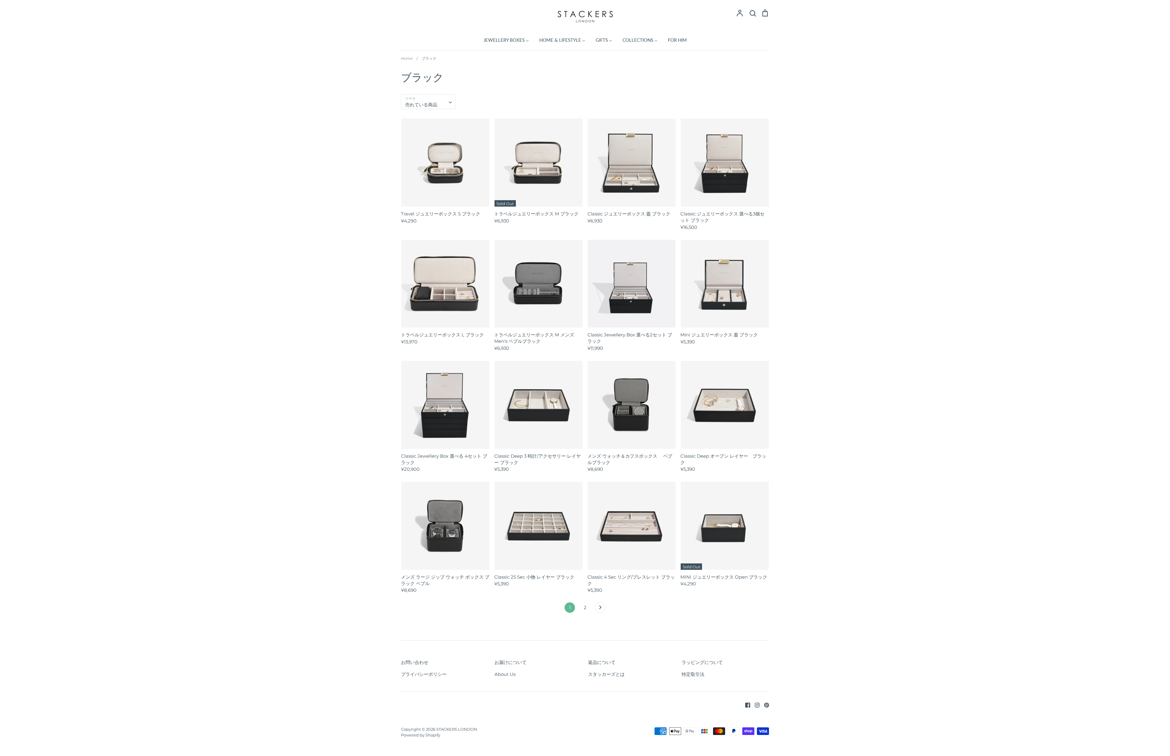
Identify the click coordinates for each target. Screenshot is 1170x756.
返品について (601, 662)
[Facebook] (745, 704)
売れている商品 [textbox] (421, 105)
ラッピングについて (702, 662)
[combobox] (428, 101)
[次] (600, 609)
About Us (505, 674)
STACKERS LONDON (456, 729)
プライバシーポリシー (424, 674)
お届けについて (510, 662)
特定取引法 (693, 674)
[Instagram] (755, 704)
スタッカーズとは (606, 674)
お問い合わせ (414, 662)
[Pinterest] (764, 704)
